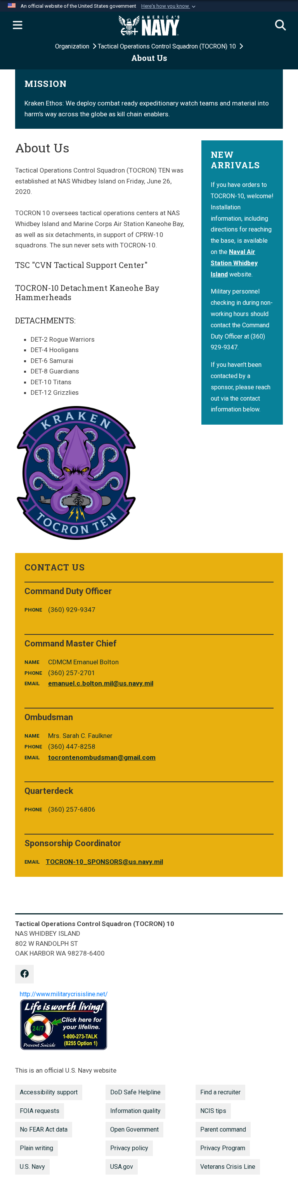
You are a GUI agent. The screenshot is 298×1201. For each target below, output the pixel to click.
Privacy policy (129, 1148)
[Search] (280, 26)
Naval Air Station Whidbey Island (234, 263)
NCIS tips (213, 1111)
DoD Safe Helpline (135, 1092)
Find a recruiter (220, 1092)
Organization (73, 46)
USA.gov (121, 1166)
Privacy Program (222, 1148)
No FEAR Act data (44, 1129)
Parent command (223, 1129)
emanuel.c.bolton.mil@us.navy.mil (100, 683)
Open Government (134, 1129)
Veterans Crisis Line (227, 1166)
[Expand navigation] (17, 26)
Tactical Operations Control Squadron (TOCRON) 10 (167, 46)
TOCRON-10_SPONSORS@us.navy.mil (104, 862)
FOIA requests (39, 1111)
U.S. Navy (32, 1166)
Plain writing (36, 1148)
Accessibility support (49, 1092)
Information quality (135, 1111)
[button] (169, 6)
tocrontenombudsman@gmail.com (102, 757)
